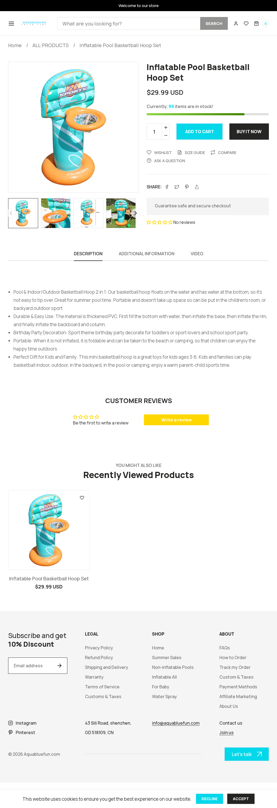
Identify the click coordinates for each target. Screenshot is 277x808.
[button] (11, 23)
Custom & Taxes (236, 677)
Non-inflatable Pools (173, 667)
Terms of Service (102, 687)
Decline (209, 798)
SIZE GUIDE (195, 152)
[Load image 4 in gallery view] (121, 213)
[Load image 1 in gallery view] (23, 213)
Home (15, 45)
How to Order (232, 657)
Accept (241, 798)
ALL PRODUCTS (50, 45)
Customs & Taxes (103, 696)
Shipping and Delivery (106, 667)
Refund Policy (99, 657)
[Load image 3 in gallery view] (88, 213)
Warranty (94, 677)
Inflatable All (164, 677)
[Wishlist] (246, 23)
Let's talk (242, 754)
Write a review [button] (176, 420)
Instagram (26, 723)
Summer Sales (167, 657)
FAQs (224, 648)
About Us (228, 706)
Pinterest (25, 732)
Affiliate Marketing (238, 696)
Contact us (230, 723)
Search (214, 23)
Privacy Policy (99, 648)
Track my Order (234, 667)
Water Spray (164, 696)
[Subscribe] (59, 665)
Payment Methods (238, 687)
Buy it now (249, 132)
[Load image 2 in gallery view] (56, 213)
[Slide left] (11, 213)
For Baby (160, 687)
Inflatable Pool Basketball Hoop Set (120, 45)
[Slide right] (135, 213)
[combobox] (142, 23)
